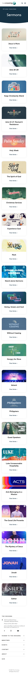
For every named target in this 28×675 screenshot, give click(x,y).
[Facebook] (4, 630)
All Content (5, 9)
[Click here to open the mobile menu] (25, 3)
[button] (22, 3)
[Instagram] (11, 631)
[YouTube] (18, 631)
